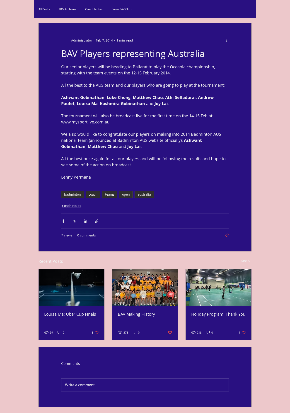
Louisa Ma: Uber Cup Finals (70, 314)
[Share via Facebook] (63, 221)
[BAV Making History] (145, 287)
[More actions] (226, 40)
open (126, 194)
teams (109, 194)
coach (93, 194)
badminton (72, 194)
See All (246, 260)
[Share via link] (96, 221)
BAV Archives (67, 9)
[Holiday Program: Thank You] (218, 287)
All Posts (44, 9)
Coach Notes (93, 9)
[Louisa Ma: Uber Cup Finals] (71, 287)
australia (144, 194)
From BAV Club (121, 9)
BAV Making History (136, 314)
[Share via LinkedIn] (85, 221)
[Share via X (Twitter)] (74, 221)
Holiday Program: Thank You (218, 314)
